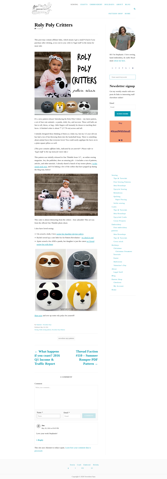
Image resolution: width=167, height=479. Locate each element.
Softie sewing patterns (45, 329)
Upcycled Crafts (120, 217)
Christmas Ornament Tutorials (122, 252)
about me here (119, 61)
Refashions (118, 193)
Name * (40, 412)
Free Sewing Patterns (122, 182)
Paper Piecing (121, 199)
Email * (67, 412)
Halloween (118, 262)
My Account (119, 286)
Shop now (38, 315)
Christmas (118, 248)
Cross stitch (118, 241)
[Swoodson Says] (43, 9)
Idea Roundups (120, 185)
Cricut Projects (120, 221)
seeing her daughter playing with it (69, 234)
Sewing (37, 329)
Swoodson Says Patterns (58, 329)
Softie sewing (119, 203)
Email (112, 103)
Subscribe (123, 114)
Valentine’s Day (120, 265)
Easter (116, 258)
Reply (40, 440)
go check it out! (88, 238)
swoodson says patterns (66, 338)
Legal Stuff (118, 272)
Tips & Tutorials (120, 178)
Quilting (117, 196)
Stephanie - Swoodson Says (43, 324)
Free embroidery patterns (119, 229)
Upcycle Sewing (120, 189)
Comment (38, 383)
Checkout (117, 282)
